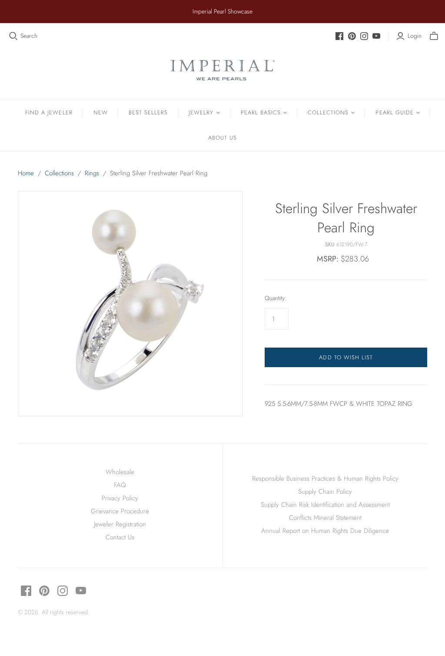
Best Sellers (148, 112)
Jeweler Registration (120, 524)
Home (26, 173)
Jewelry (201, 112)
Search (28, 36)
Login (415, 36)
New (100, 112)
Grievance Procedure (120, 511)
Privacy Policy (120, 498)
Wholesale (120, 472)
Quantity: (275, 298)
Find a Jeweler (49, 112)
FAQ (120, 485)
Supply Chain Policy (325, 491)
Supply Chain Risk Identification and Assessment (325, 504)
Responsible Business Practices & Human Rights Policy (325, 478)
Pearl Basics (261, 112)
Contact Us (120, 537)
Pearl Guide (394, 112)
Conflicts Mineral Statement (325, 517)
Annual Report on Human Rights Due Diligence (325, 531)
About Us (222, 138)
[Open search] (13, 36)
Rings (92, 173)
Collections (328, 112)
